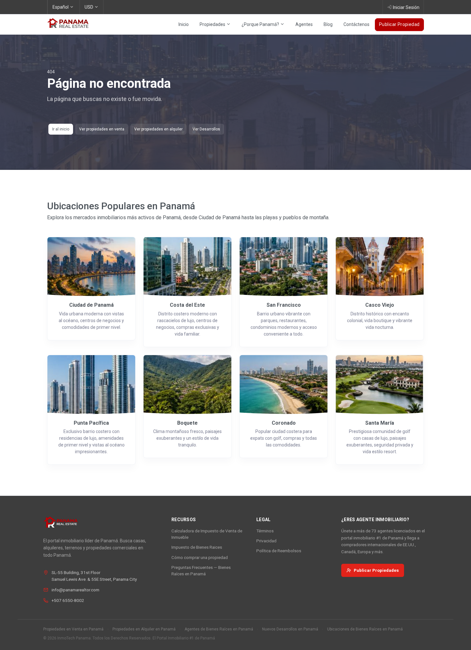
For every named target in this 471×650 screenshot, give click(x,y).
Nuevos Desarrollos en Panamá (290, 629)
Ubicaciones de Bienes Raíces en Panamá (365, 629)
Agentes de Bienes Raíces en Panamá (219, 629)
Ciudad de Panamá (91, 305)
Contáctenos (356, 24)
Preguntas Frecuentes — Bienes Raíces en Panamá (201, 570)
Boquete (187, 423)
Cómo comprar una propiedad (199, 557)
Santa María (379, 423)
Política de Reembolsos (278, 550)
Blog (328, 24)
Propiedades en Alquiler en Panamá (144, 629)
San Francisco (284, 305)
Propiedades (213, 24)
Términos (265, 530)
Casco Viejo (379, 305)
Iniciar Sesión (406, 7)
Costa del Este (187, 305)
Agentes (304, 24)
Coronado (284, 423)
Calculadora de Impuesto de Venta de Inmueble (206, 534)
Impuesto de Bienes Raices (196, 547)
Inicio (183, 24)
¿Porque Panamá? (261, 24)
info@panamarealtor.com (75, 589)
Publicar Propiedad (399, 24)
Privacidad (266, 540)
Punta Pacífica (91, 423)
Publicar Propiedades (376, 570)
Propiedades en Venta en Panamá (73, 629)
